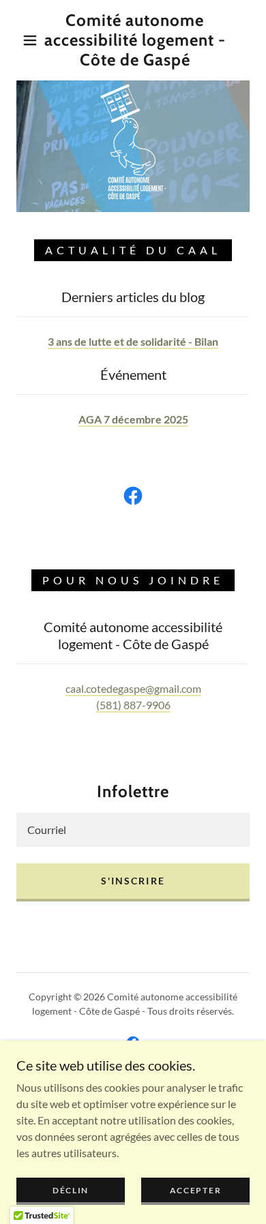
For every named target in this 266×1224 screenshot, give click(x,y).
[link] (135, 40)
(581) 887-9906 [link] (133, 704)
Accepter (196, 1190)
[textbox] (133, 830)
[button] (30, 40)
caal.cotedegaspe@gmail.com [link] (133, 688)
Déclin (71, 1190)
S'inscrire (132, 880)
